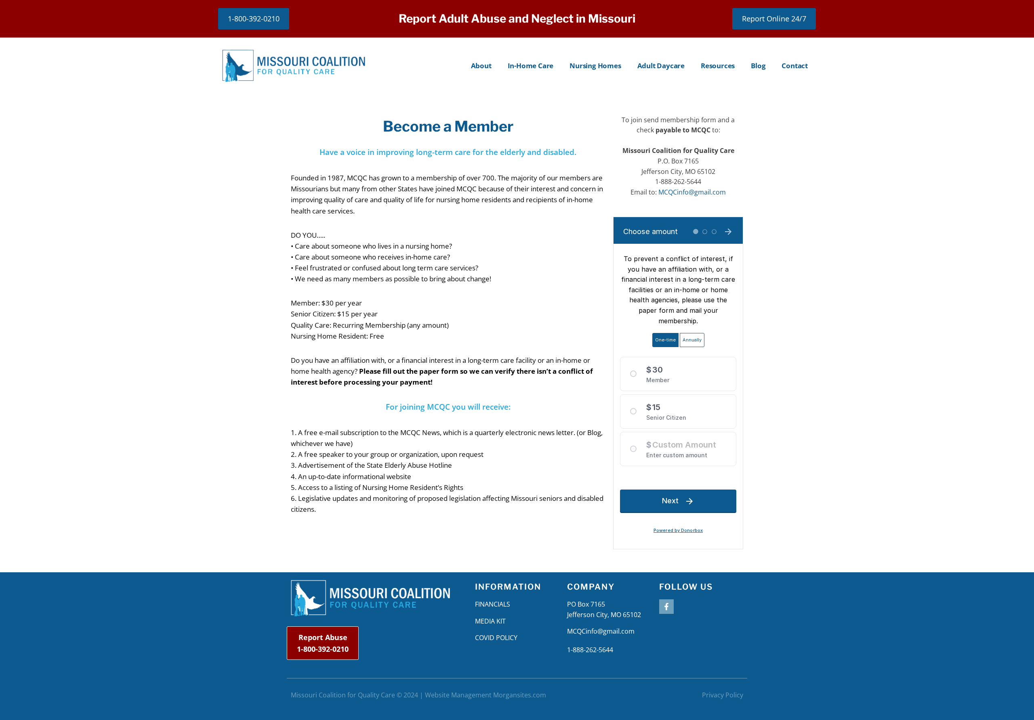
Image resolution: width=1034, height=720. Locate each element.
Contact (795, 65)
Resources (718, 65)
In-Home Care (531, 65)
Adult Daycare (661, 65)
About (481, 65)
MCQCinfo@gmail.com (692, 192)
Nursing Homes (595, 65)
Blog (758, 65)
